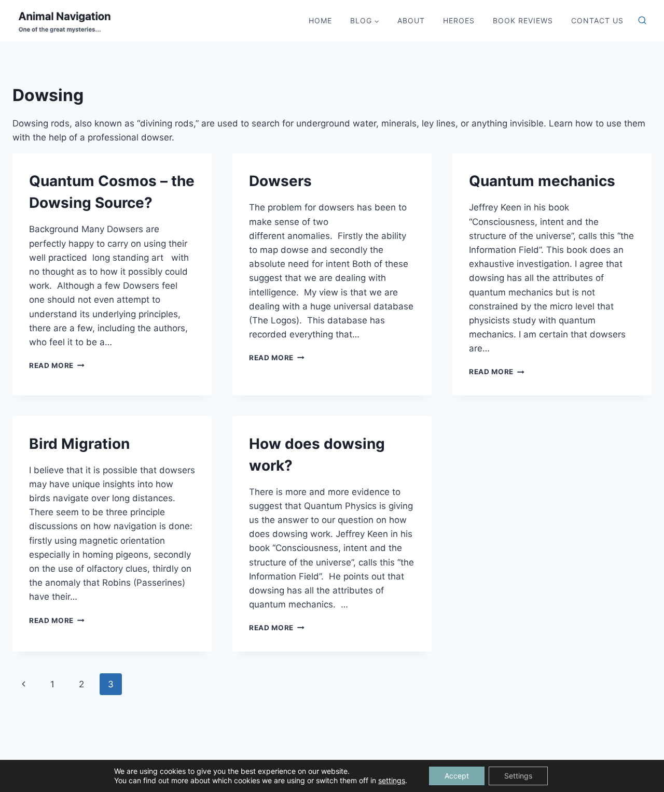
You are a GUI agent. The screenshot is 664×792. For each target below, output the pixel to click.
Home (320, 20)
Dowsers (280, 181)
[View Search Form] (642, 20)
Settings (518, 775)
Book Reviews (523, 20)
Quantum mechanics (542, 181)
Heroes (459, 20)
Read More (57, 365)
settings (391, 780)
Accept (457, 775)
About (411, 20)
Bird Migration (79, 443)
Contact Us (597, 20)
